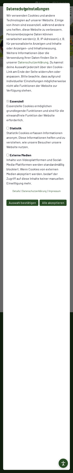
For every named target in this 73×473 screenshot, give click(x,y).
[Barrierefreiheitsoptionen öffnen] (63, 463)
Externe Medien (20, 155)
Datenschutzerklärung (33, 62)
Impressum (54, 191)
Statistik (16, 128)
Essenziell (17, 101)
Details (16, 191)
